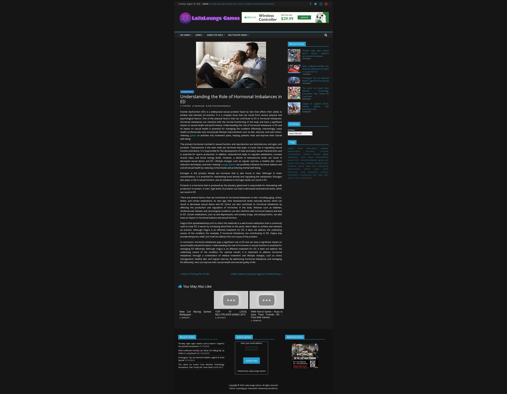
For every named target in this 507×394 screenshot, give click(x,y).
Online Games (323, 166)
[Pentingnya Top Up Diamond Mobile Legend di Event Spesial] (294, 81)
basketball (324, 148)
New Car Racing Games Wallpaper (195, 313)
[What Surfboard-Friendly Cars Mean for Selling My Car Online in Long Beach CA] (294, 70)
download (316, 154)
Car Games (185, 35)
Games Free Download (309, 160)
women (290, 178)
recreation (324, 172)
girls (326, 160)
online (314, 166)
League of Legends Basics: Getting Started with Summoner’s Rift (315, 106)
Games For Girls (215, 35)
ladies (297, 163)
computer (306, 154)
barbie (300, 148)
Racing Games (313, 172)
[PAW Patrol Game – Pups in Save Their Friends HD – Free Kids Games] (267, 292)
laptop (302, 163)
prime (316, 169)
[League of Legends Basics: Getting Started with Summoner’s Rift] (294, 109)
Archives (291, 130)
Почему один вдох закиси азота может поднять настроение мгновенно (241, 4)
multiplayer (310, 163)
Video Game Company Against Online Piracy (257, 273)
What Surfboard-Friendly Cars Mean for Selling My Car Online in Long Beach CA (315, 69)
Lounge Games (187, 92)
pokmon (307, 169)
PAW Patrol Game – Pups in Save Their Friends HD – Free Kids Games (267, 314)
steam (320, 175)
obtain (308, 166)
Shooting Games (305, 175)
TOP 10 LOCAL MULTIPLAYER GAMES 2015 (231, 313)
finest (303, 157)
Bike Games (310, 151)
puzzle (325, 169)
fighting (325, 154)
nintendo (301, 166)
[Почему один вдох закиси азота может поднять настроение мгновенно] (294, 56)
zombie (297, 178)
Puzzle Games (293, 172)
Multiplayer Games (237, 35)
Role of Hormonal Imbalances (219, 106)
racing (303, 172)
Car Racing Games (294, 154)
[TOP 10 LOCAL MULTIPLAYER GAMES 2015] (231, 292)
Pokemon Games (294, 169)
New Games (292, 166)
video (326, 175)
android (290, 148)
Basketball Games (294, 151)
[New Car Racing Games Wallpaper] (195, 292)
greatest (290, 163)
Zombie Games (306, 178)
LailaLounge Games (257, 371)
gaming (321, 160)
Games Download (322, 157)
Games (198, 35)
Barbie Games (312, 148)
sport (315, 175)
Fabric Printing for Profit (194, 273)
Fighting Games (293, 157)
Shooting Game (293, 175)
